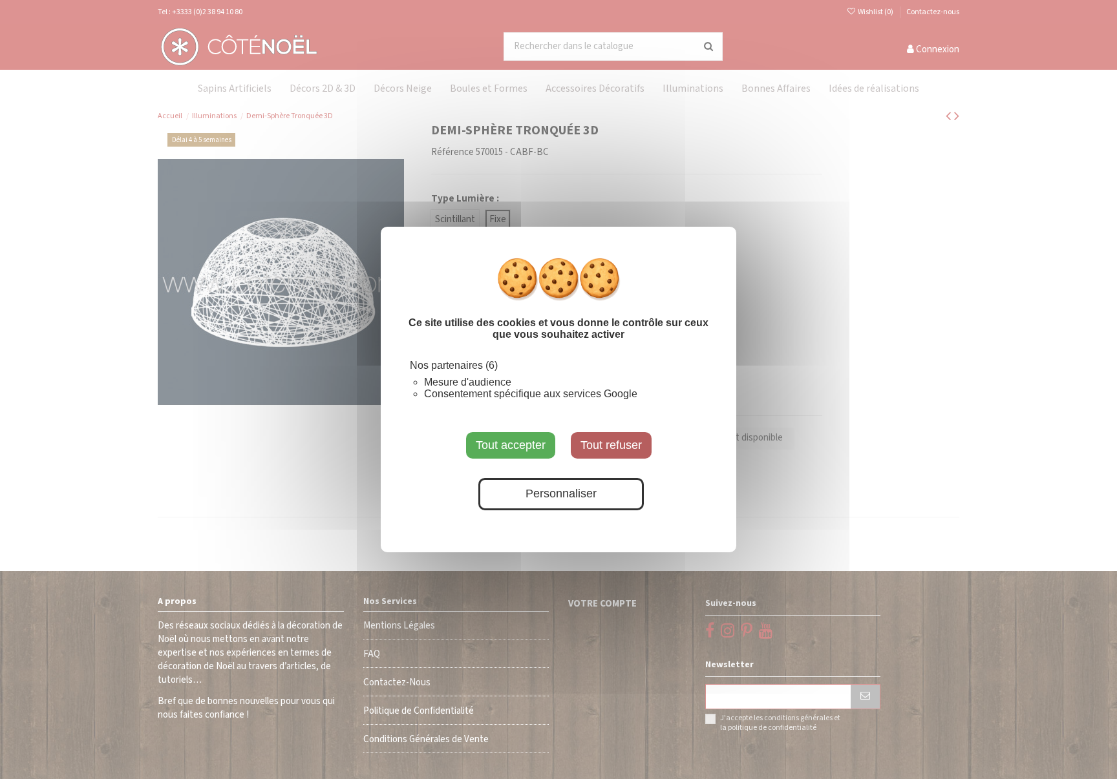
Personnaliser (561, 494)
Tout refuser (611, 445)
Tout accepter (511, 445)
